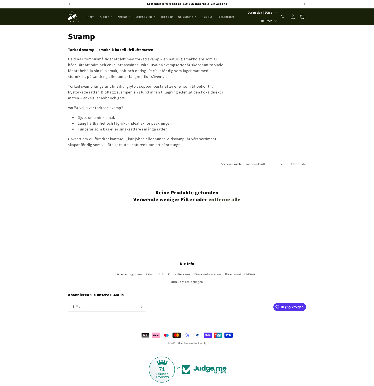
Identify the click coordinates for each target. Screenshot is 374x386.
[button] (106, 16)
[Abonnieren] (141, 307)
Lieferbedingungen (128, 274)
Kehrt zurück (155, 274)
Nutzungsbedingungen (187, 282)
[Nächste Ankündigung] (304, 4)
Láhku (180, 343)
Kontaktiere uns (179, 274)
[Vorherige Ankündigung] (69, 4)
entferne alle (224, 199)
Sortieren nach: (231, 164)
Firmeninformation (207, 274)
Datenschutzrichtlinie (240, 274)
